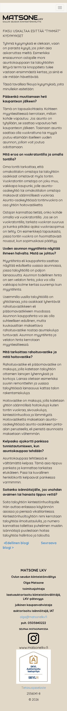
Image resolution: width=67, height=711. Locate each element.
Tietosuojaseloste (33, 688)
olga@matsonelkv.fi (33, 617)
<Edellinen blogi (16, 543)
